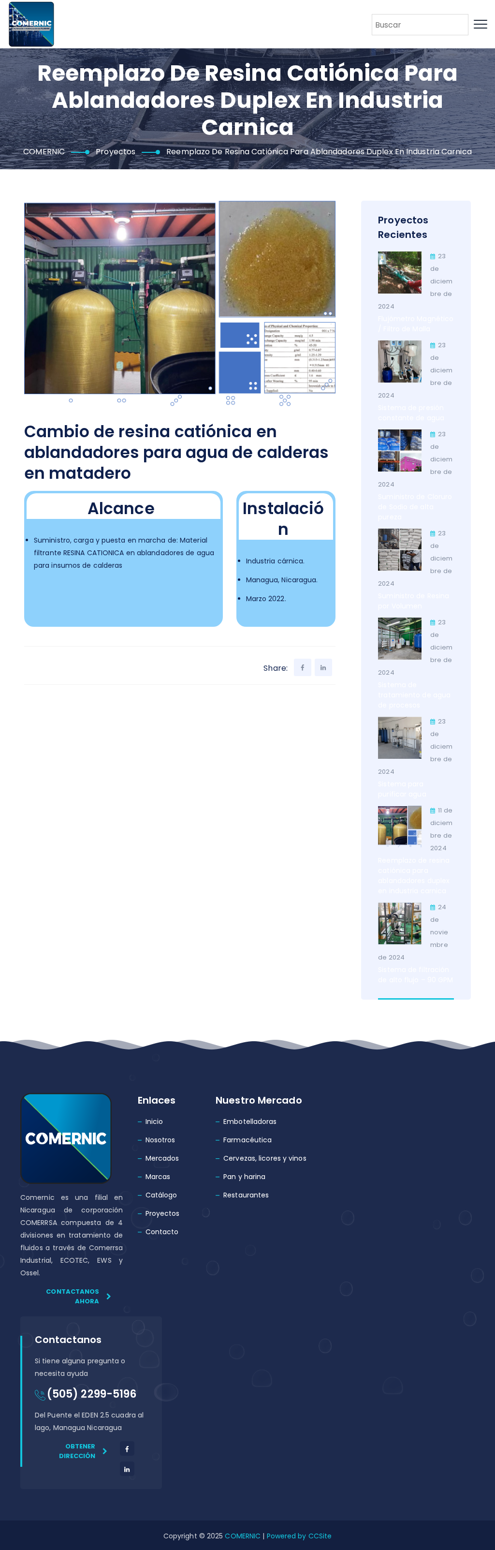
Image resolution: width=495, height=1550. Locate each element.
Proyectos (163, 1213)
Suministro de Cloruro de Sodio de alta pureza (415, 507)
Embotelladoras (250, 1121)
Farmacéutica (247, 1140)
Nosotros (160, 1140)
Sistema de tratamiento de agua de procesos (414, 695)
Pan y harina (244, 1176)
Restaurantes (246, 1195)
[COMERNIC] (31, 24)
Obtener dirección (77, 1451)
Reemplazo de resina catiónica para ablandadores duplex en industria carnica (414, 876)
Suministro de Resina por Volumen (413, 601)
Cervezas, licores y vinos (264, 1158)
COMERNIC (243, 1536)
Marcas (158, 1176)
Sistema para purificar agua (402, 789)
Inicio (154, 1121)
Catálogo (161, 1195)
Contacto (162, 1232)
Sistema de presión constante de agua (411, 413)
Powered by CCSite (298, 1536)
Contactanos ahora (72, 1296)
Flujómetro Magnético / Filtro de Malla (415, 324)
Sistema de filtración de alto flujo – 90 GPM (415, 975)
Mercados (162, 1158)
